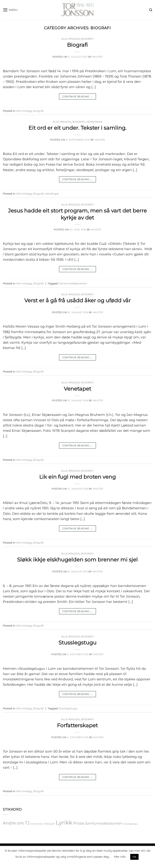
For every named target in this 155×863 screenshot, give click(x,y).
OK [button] (134, 856)
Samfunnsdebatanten (72, 283)
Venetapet (77, 388)
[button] (10, 10)
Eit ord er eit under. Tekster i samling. (78, 127)
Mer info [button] (120, 856)
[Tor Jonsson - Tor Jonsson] (77, 10)
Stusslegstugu (78, 642)
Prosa (78, 823)
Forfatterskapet (77, 725)
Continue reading (77, 96)
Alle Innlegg (70, 38)
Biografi (87, 38)
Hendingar (95, 121)
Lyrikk (64, 822)
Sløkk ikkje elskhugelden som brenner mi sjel (77, 559)
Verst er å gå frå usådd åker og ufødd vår (77, 300)
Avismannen (36, 824)
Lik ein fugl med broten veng (77, 476)
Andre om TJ (16, 823)
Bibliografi (49, 824)
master (97, 56)
